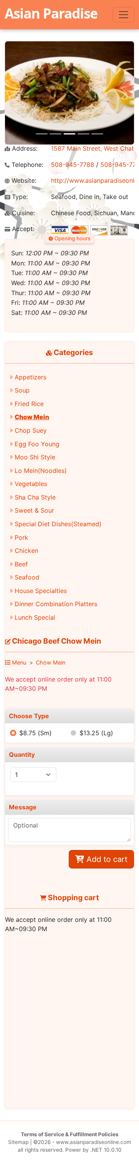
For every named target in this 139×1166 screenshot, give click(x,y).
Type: (19, 197)
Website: (23, 180)
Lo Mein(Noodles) (41, 470)
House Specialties (41, 591)
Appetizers (30, 377)
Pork (21, 537)
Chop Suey (31, 430)
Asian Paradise (51, 13)
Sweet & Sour (34, 510)
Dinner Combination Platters (56, 604)
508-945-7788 (72, 164)
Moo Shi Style (35, 457)
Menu (18, 662)
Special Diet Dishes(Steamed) (58, 524)
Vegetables (31, 484)
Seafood (27, 577)
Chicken (26, 550)
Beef (21, 564)
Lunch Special (35, 617)
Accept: (22, 229)
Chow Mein (32, 417)
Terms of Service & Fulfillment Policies (70, 1134)
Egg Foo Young (37, 444)
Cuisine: (22, 213)
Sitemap (18, 1142)
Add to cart (105, 859)
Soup (22, 390)
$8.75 (35, 733)
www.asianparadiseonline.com (93, 1142)
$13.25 (96, 733)
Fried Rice (29, 404)
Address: (23, 148)
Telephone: (26, 164)
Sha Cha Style (35, 497)
